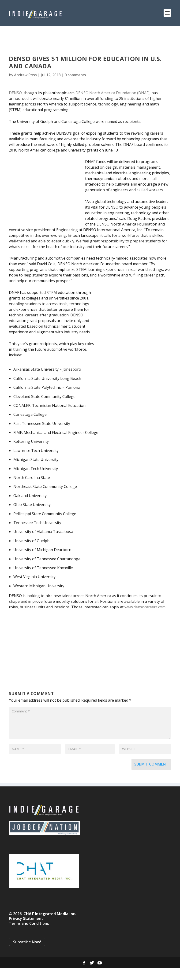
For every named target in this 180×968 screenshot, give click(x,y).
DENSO (15, 92)
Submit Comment (151, 764)
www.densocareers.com (144, 607)
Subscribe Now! (27, 942)
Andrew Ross (25, 75)
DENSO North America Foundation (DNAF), (112, 92)
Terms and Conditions (29, 923)
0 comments (75, 75)
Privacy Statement (26, 918)
